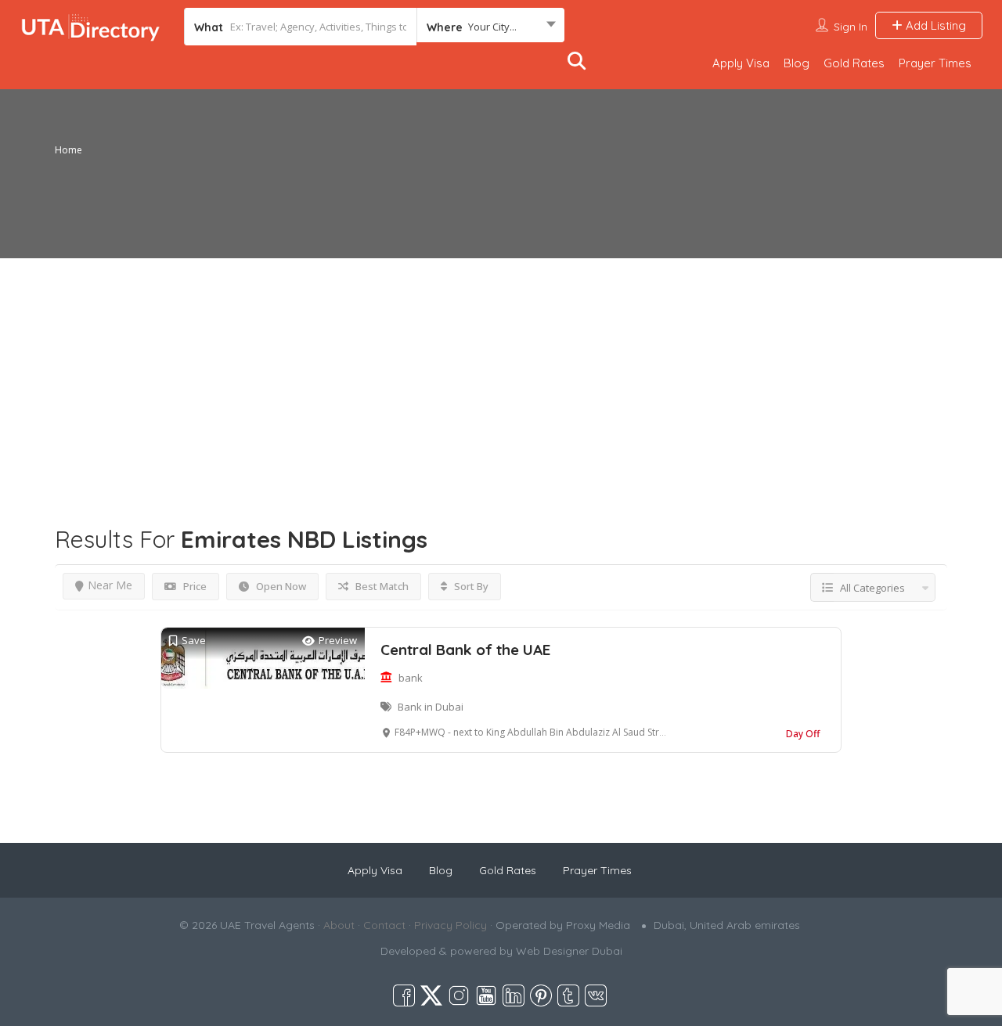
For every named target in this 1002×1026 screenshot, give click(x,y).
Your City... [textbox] (492, 27)
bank (410, 678)
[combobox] (490, 27)
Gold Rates (854, 63)
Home (68, 150)
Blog (796, 63)
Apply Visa (741, 63)
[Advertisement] (501, 367)
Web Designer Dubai (569, 951)
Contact (384, 925)
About (339, 925)
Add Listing (934, 25)
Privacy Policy (450, 925)
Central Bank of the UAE (465, 649)
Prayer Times (935, 63)
